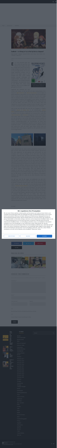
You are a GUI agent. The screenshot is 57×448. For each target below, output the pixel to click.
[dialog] (28, 224)
